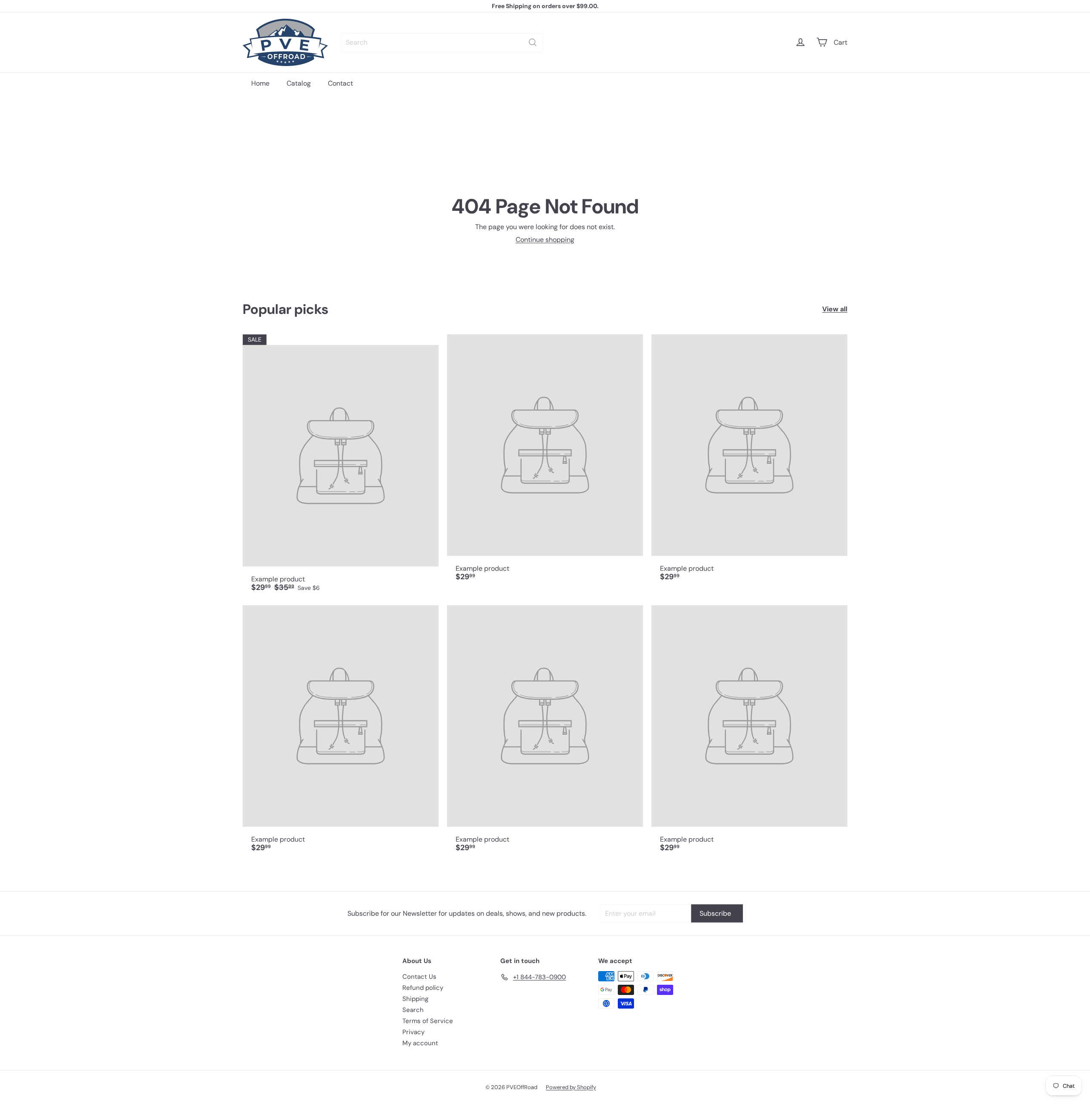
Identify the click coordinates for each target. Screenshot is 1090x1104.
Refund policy (422, 987)
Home (260, 83)
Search (413, 1010)
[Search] (532, 42)
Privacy (413, 1032)
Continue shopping (545, 239)
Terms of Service (427, 1021)
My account (420, 1043)
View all (834, 309)
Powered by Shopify (571, 1087)
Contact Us (419, 976)
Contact (340, 83)
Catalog (299, 83)
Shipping (415, 999)
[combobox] (442, 42)
